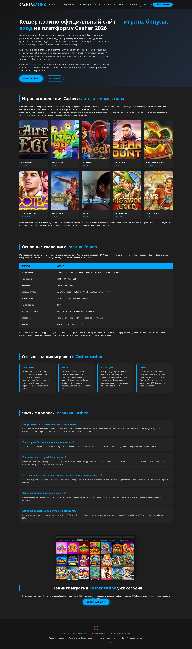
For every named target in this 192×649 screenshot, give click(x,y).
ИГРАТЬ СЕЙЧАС (31, 78)
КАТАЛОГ (53, 5)
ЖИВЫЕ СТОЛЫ (105, 5)
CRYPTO (121, 5)
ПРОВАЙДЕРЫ (86, 5)
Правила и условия (57, 638)
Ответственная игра (109, 638)
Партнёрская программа (132, 638)
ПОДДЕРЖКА (68, 5)
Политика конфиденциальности (83, 638)
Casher (33, 4)
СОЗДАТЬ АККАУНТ (163, 4)
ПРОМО (133, 5)
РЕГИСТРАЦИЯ (54, 78)
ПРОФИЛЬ (145, 4)
